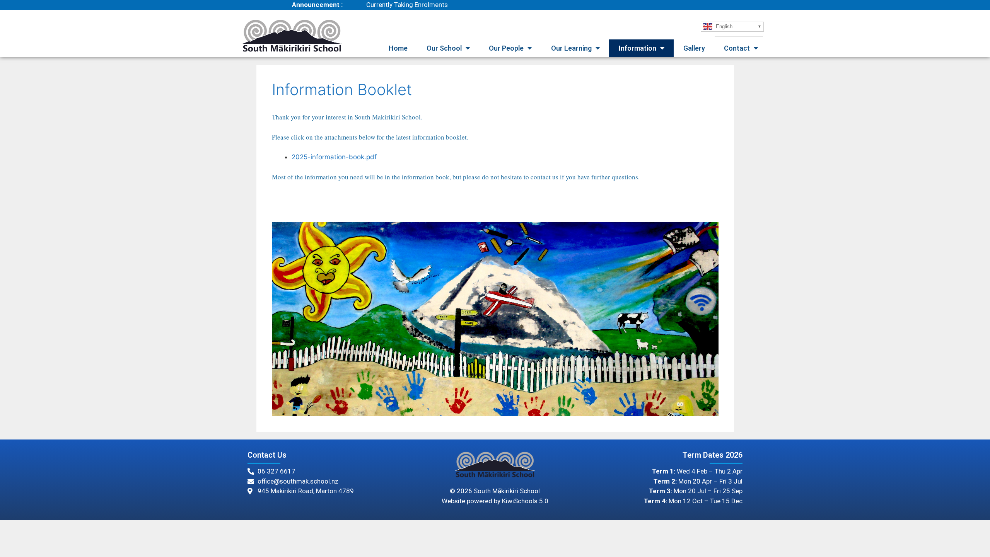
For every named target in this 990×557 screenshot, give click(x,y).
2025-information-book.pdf (334, 157)
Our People (506, 48)
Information (637, 48)
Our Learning (571, 48)
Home (398, 48)
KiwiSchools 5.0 (525, 501)
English (723, 26)
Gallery (694, 48)
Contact (737, 48)
